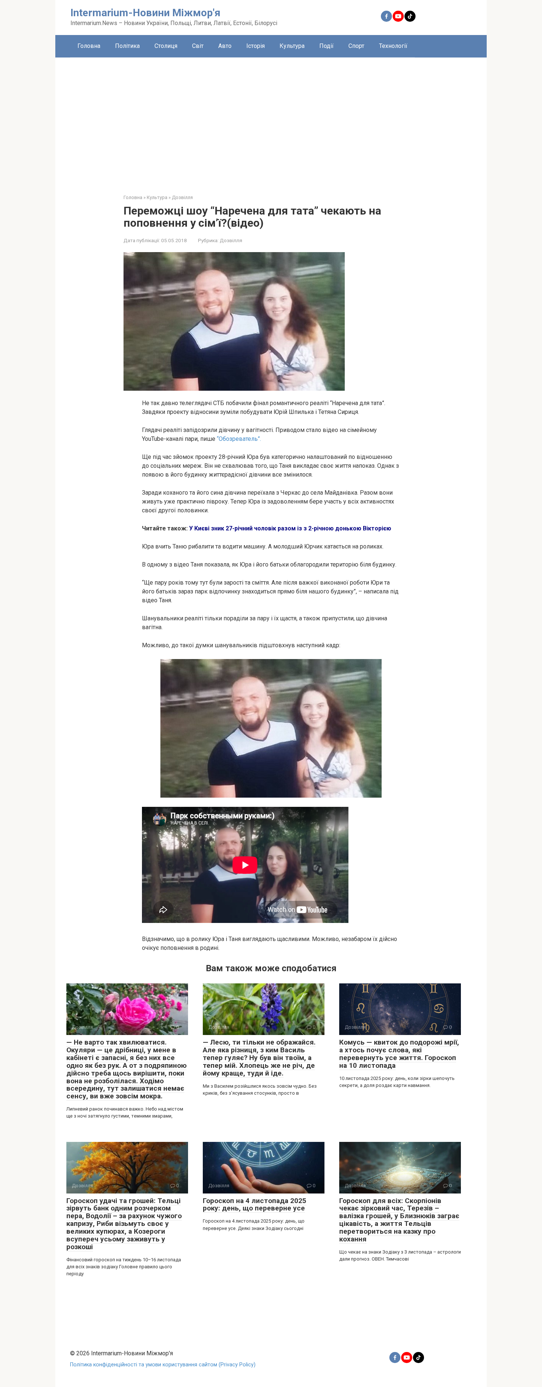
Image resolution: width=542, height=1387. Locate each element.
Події (326, 45)
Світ (198, 45)
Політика (127, 45)
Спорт (356, 45)
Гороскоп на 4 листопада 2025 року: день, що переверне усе (254, 1204)
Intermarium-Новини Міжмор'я (145, 13)
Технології (393, 45)
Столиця (165, 45)
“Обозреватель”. (238, 438)
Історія (255, 45)
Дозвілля (231, 240)
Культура (292, 45)
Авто (225, 45)
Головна (88, 45)
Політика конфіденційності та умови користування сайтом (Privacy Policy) (163, 1365)
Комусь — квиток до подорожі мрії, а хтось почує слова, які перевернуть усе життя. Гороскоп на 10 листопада (399, 1054)
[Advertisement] (271, 120)
